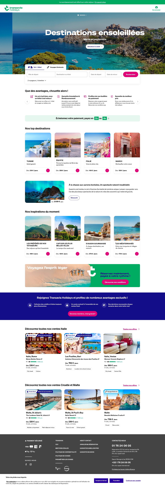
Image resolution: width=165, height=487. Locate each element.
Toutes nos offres (130, 329)
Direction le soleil (81, 46)
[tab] (34, 67)
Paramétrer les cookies (64, 459)
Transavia (59, 441)
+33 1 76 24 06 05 (121, 462)
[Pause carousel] (78, 15)
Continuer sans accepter (133, 480)
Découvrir (74, 198)
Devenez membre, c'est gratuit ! (82, 313)
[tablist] (45, 67)
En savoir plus (100, 2)
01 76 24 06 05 (121, 446)
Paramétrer (116, 480)
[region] (82, 480)
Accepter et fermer (101, 480)
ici (105, 105)
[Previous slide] (6, 43)
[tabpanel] (82, 77)
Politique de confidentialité (65, 452)
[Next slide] (158, 43)
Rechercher (130, 74)
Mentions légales (62, 448)
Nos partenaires (11, 481)
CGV (56, 444)
